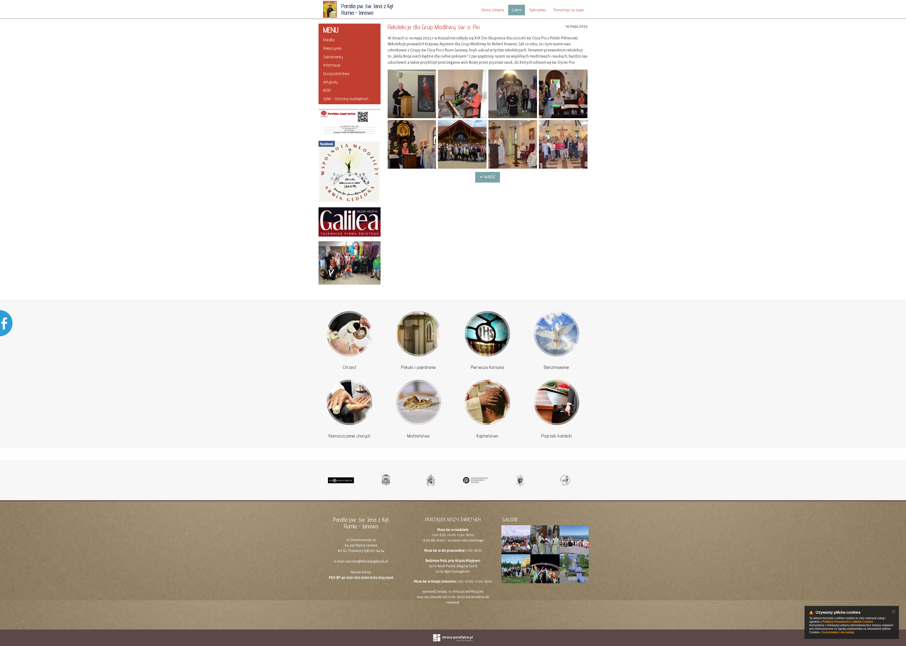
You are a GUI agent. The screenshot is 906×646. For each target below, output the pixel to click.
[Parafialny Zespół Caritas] (350, 122)
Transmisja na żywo (568, 10)
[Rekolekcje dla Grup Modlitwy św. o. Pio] (412, 94)
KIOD (327, 90)
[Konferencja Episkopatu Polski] (475, 480)
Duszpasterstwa (336, 73)
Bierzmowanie (556, 367)
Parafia (329, 39)
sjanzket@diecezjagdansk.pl (367, 561)
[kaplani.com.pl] (341, 480)
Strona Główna (492, 10)
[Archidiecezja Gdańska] (386, 480)
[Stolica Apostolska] (431, 480)
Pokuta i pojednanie (418, 367)
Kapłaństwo (487, 436)
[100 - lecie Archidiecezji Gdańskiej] (520, 480)
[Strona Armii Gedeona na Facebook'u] (350, 172)
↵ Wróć (487, 177)
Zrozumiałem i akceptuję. (838, 632)
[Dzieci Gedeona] (350, 263)
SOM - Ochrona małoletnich (345, 98)
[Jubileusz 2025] (565, 480)
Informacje (331, 65)
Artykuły (330, 81)
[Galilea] (350, 222)
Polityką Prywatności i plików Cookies (847, 621)
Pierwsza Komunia (487, 367)
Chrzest (349, 367)
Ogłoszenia (537, 10)
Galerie (516, 10)
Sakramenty (333, 56)
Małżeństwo (418, 436)
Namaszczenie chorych (349, 436)
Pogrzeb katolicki (556, 436)
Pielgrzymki (332, 48)
